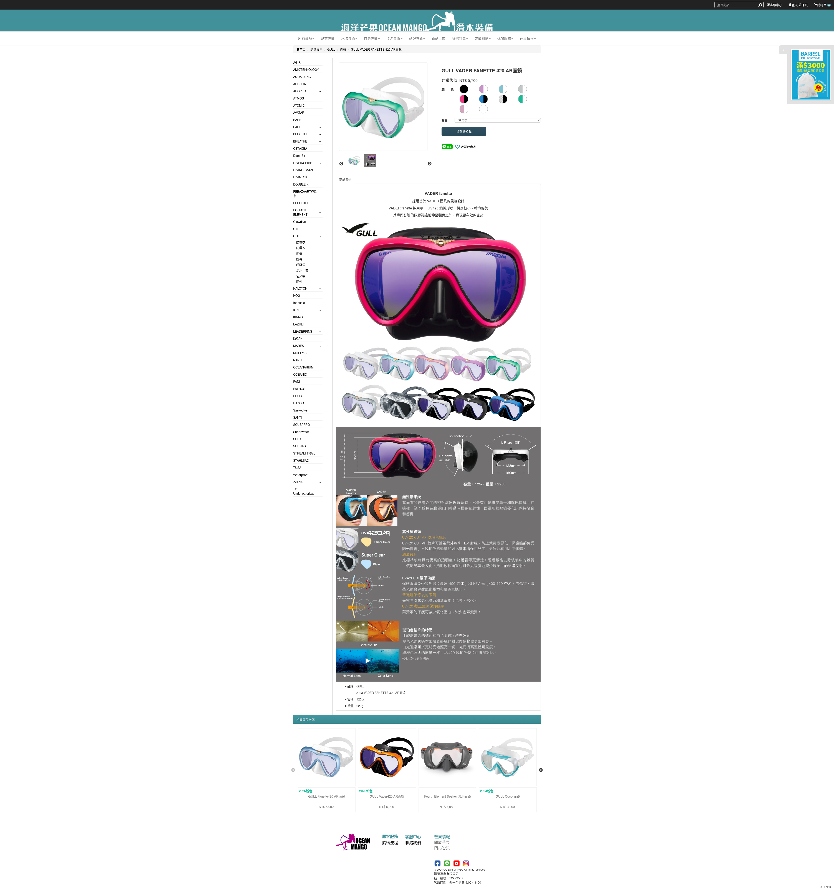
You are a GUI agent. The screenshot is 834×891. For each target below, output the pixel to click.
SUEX (297, 439)
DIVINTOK (300, 177)
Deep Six (299, 155)
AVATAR (298, 112)
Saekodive (300, 410)
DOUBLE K (300, 184)
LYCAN (298, 338)
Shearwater (301, 432)
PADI (296, 381)
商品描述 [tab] (345, 179)
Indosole (299, 302)
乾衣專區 (328, 38)
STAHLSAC (301, 460)
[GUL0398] (483, 89)
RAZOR (298, 403)
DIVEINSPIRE (302, 163)
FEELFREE (301, 203)
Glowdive (299, 221)
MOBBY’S (299, 353)
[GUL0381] (464, 89)
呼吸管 (300, 264)
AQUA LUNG (302, 77)
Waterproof (300, 475)
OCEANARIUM (303, 367)
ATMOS (298, 98)
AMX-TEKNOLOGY (306, 69)
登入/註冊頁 (800, 5)
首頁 (303, 49)
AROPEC (299, 91)
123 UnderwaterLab (303, 491)
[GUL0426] (464, 99)
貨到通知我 (464, 131)
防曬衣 (300, 248)
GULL (331, 49)
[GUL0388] (503, 89)
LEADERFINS (302, 331)
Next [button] (429, 164)
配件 (299, 281)
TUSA (297, 467)
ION (296, 310)
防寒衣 (300, 242)
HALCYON (300, 288)
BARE (297, 120)
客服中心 (776, 5)
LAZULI (298, 324)
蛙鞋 (299, 259)
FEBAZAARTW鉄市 (305, 193)
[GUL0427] (522, 99)
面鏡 (343, 49)
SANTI (297, 417)
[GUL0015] (503, 99)
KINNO (298, 317)
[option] (385, 106)
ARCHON (299, 84)
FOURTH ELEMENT (300, 212)
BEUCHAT (300, 134)
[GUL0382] (483, 99)
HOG (296, 295)
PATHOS (299, 389)
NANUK (298, 360)
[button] (306, 38)
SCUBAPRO (301, 424)
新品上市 (438, 38)
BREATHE (300, 141)
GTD (296, 229)
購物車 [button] (823, 5)
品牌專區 (316, 49)
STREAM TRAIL (304, 453)
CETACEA (300, 148)
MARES (298, 345)
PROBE (298, 396)
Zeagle (298, 482)
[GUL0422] (522, 89)
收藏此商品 (468, 146)
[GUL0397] (464, 109)
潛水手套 (302, 270)
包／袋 (300, 276)
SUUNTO (299, 446)
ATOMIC (299, 105)
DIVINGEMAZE (303, 170)
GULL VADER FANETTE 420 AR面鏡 (376, 49)
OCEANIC (300, 374)
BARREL (299, 127)
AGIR (297, 62)
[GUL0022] (483, 109)
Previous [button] (341, 164)
